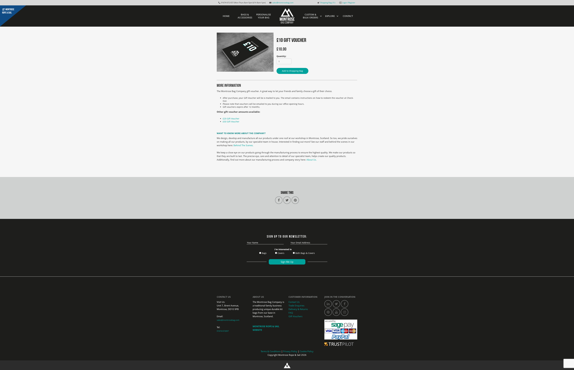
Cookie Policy (306, 351)
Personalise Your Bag (263, 16)
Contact (348, 16)
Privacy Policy (290, 351)
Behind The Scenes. (243, 145)
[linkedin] (328, 303)
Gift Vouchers (295, 316)
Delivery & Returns (298, 309)
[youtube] (336, 312)
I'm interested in (283, 249)
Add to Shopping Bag (292, 70)
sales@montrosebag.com (282, 2)
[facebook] (344, 303)
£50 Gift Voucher (231, 121)
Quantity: (281, 56)
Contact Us (294, 301)
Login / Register (348, 2)
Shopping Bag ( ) (327, 2)
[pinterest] (328, 312)
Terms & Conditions (271, 351)
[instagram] (344, 312)
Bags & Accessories (245, 16)
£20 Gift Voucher (231, 118)
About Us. (311, 159)
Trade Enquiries (296, 305)
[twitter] (336, 303)
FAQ (290, 312)
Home (226, 16)
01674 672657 (223, 331)
